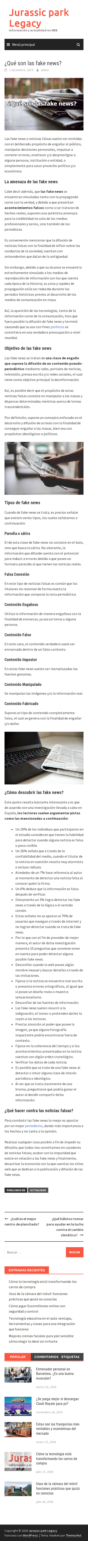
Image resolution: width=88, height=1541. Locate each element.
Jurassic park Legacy (39, 17)
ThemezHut (73, 1535)
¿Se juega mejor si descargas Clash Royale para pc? (57, 1401)
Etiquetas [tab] (70, 1356)
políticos (57, 327)
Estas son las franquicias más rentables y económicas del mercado (57, 1429)
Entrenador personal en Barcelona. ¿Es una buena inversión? (55, 1374)
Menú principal (23, 44)
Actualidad (38, 1190)
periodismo (34, 1125)
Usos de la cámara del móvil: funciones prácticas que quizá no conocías (58, 1488)
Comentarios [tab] (45, 1356)
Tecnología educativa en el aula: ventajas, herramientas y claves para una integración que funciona (42, 1323)
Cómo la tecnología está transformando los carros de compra (56, 1459)
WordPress (30, 1535)
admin (45, 70)
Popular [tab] (17, 1356)
